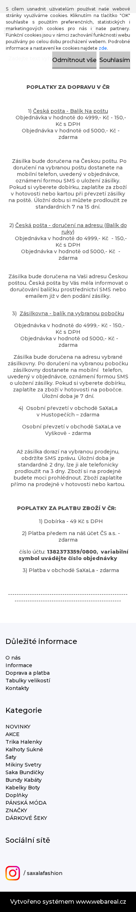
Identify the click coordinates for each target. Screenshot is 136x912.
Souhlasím (114, 60)
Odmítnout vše (74, 60)
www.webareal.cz (101, 901)
